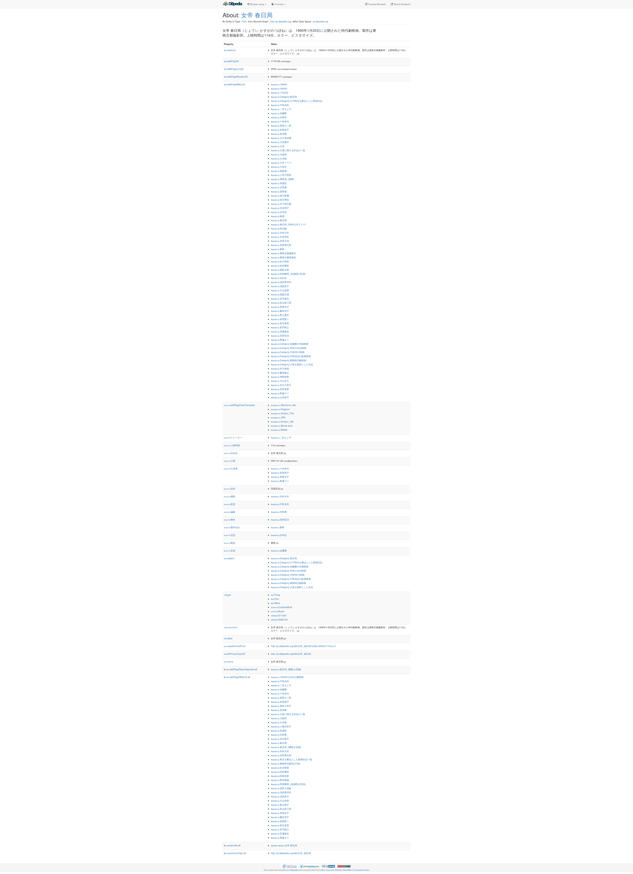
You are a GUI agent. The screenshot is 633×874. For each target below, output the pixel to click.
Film (244, 21)
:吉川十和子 (281, 385)
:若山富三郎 (281, 302)
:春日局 (279, 220)
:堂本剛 (279, 133)
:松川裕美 (280, 261)
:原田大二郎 (281, 125)
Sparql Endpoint (401, 4)
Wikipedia (294, 870)
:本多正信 (280, 240)
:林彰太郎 (280, 269)
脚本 (229, 519)
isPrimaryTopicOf (234, 653)
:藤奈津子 (280, 310)
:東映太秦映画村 (283, 257)
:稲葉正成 (280, 294)
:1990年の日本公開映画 (287, 677)
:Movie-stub (281, 425)
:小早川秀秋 (281, 175)
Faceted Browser (376, 4)
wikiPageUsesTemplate (239, 405)
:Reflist (279, 429)
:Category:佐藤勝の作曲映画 (289, 343)
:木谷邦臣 (280, 236)
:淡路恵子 (280, 286)
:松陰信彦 (280, 775)
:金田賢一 (280, 319)
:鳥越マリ (280, 393)
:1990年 (279, 88)
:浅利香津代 (281, 282)
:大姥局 (279, 154)
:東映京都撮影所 (283, 253)
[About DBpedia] (232, 4)
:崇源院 (279, 183)
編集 (229, 511)
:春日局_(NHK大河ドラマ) (288, 224)
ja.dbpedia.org (320, 21)
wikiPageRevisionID (236, 76)
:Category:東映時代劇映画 (288, 360)
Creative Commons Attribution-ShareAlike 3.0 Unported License (344, 870)
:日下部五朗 (281, 203)
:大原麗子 (280, 142)
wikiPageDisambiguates (240, 669)
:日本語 (279, 212)
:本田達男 (280, 389)
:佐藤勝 (279, 113)
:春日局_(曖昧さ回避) (286, 669)
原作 (229, 488)
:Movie (277, 611)
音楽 (229, 550)
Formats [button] (279, 4)
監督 (229, 504)
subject (229, 558)
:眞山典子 (280, 804)
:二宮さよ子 (281, 109)
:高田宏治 (280, 335)
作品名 (231, 453)
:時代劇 (279, 228)
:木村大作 (280, 232)
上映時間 (232, 445)
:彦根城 (279, 191)
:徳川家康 (280, 195)
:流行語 (279, 278)
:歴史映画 (280, 780)
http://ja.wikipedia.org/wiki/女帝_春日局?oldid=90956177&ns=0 (303, 646)
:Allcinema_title (283, 405)
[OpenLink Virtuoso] (289, 866)
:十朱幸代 (280, 121)
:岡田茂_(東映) (282, 179)
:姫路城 (279, 170)
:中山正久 (280, 380)
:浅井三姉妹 (281, 788)
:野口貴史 (280, 315)
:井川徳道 (280, 368)
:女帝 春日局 (284, 845)
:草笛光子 (280, 306)
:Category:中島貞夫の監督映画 (291, 356)
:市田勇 (279, 187)
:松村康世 (280, 265)
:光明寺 (279, 117)
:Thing (275, 594)
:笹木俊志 (280, 298)
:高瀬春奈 (280, 331)
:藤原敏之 (280, 372)
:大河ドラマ (281, 162)
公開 (229, 460)
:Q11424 (278, 615)
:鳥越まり (280, 339)
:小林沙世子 (281, 726)
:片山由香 (280, 290)
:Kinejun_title (282, 421)
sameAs (232, 845)
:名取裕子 (280, 129)
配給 (229, 542)
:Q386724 (279, 619)
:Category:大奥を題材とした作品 (292, 364)
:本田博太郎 (281, 245)
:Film (275, 599)
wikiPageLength (234, 68)
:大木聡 (279, 158)
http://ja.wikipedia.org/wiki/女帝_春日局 (291, 653)
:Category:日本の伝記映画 (288, 348)
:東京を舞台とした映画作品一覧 (291, 759)
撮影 (229, 496)
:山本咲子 (280, 397)
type (227, 594)
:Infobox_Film (282, 413)
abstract (230, 50)
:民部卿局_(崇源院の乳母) (288, 273)
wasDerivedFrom (235, 646)
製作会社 (232, 527)
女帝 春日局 (256, 15)
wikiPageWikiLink (234, 84)
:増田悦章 (280, 376)
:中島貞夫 (280, 105)
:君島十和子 (281, 705)
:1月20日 (279, 92)
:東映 (277, 249)
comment (230, 627)
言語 (229, 535)
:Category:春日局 (284, 96)
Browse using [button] (257, 4)
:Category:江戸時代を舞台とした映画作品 (296, 100)
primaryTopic (234, 853)
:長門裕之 (280, 327)
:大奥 (277, 146)
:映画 (277, 216)
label (228, 638)
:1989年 (279, 84)
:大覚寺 (279, 166)
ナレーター (233, 437)
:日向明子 (280, 208)
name (228, 661)
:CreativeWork (281, 607)
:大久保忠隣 (281, 138)
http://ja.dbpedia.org (280, 21)
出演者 (231, 468)
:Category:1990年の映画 (287, 352)
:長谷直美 (280, 323)
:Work (275, 603)
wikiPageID (231, 61)
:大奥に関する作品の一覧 (288, 150)
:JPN (278, 417)
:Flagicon (280, 409)
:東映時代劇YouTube (286, 763)
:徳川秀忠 (280, 199)
